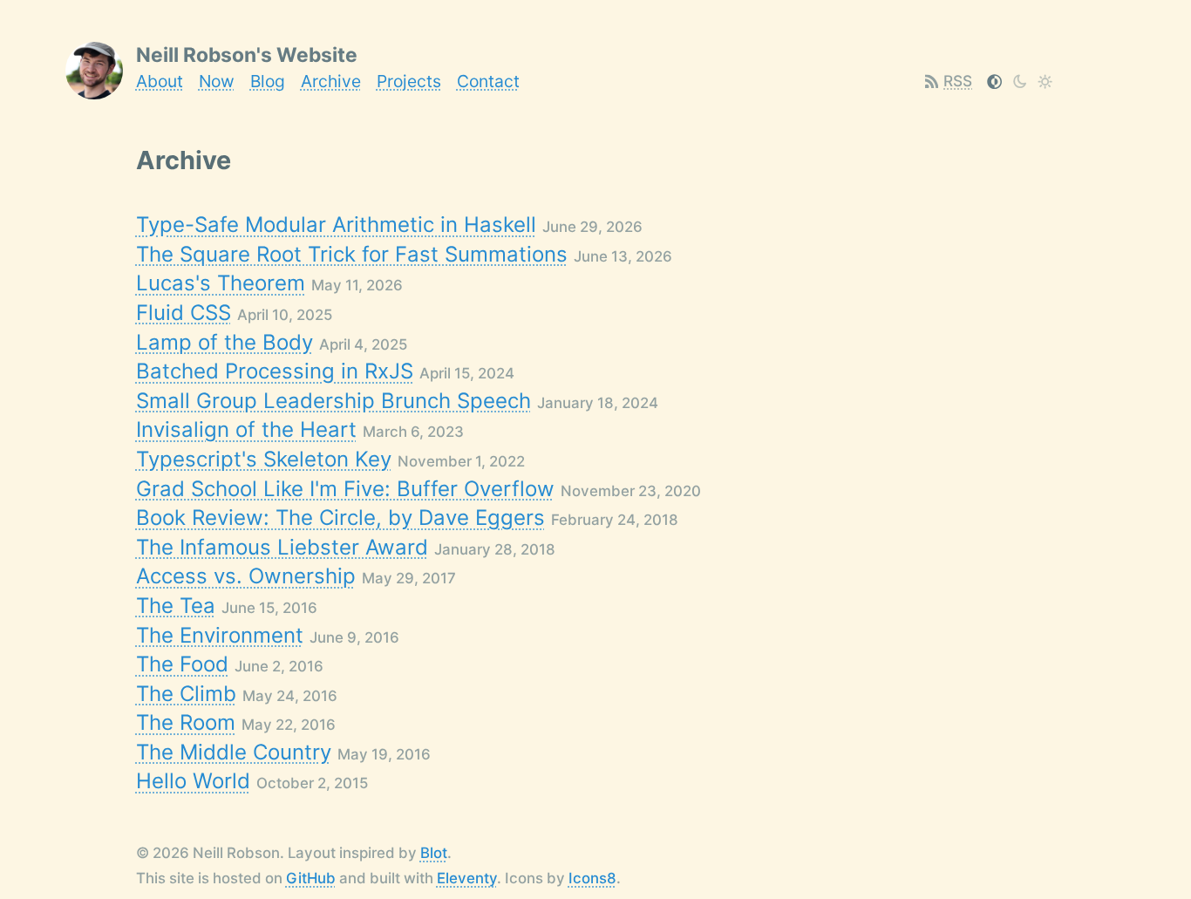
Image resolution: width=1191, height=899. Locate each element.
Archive (331, 81)
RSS (957, 81)
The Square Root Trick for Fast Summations (352, 254)
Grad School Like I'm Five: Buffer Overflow (345, 488)
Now (217, 81)
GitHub (311, 878)
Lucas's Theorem (220, 283)
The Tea (175, 605)
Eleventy (467, 878)
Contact (488, 81)
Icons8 (592, 878)
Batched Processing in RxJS (274, 371)
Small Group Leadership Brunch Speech (333, 400)
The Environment (219, 635)
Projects (409, 81)
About (159, 81)
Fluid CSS (183, 312)
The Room (185, 722)
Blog (267, 81)
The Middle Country (233, 752)
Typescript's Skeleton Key (263, 459)
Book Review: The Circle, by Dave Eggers (340, 517)
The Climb (186, 693)
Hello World (193, 780)
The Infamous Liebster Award (282, 547)
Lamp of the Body (224, 342)
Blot (433, 853)
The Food (182, 664)
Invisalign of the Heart (246, 429)
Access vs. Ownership (246, 576)
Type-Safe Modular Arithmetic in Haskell (336, 224)
